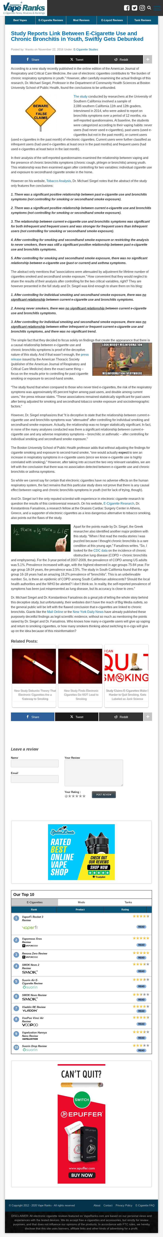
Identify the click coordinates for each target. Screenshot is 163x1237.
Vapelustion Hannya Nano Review (34, 1034)
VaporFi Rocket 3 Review (32, 918)
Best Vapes (20, 20)
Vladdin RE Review (34, 1007)
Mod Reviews (81, 20)
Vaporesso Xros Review (32, 940)
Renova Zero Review (34, 953)
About (97, 1205)
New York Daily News (88, 612)
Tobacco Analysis (58, 181)
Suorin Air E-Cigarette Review (32, 982)
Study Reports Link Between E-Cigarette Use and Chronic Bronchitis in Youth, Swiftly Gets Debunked (77, 36)
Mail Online (55, 612)
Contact (108, 1205)
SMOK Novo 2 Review (30, 966)
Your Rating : (73, 792)
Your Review (72, 757)
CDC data (100, 550)
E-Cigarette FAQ (145, 1205)
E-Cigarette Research (119, 503)
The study (80, 96)
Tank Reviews (142, 20)
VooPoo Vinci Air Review (33, 1020)
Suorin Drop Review (34, 1046)
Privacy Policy (124, 1205)
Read (141, 927)
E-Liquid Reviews (112, 20)
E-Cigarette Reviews (51, 20)
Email (14, 773)
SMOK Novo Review (34, 995)
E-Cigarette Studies (86, 49)
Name (14, 757)
